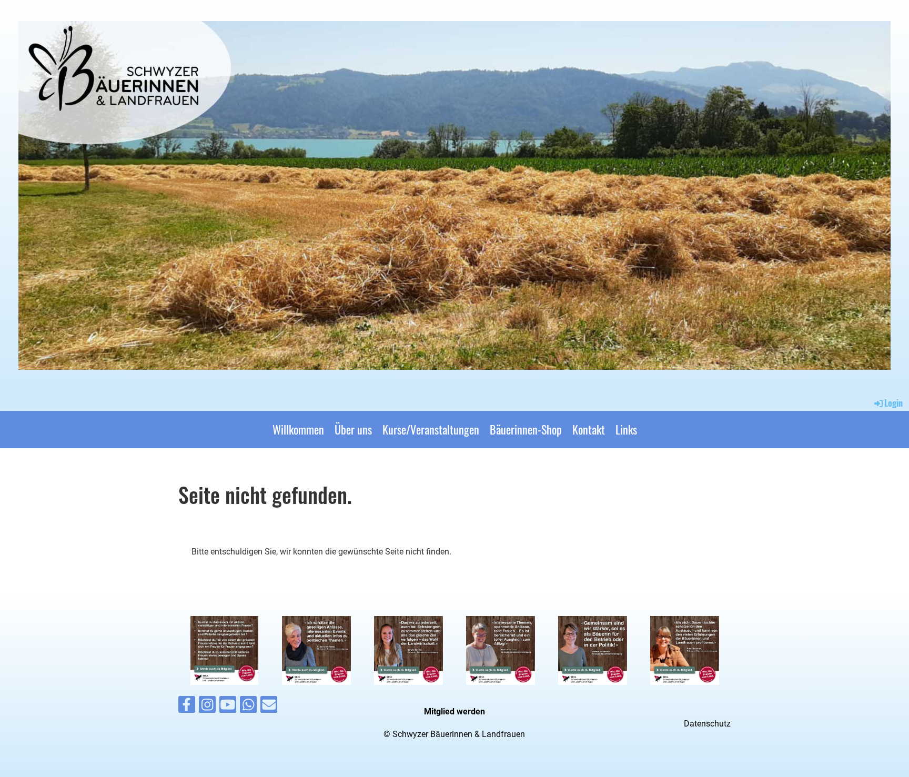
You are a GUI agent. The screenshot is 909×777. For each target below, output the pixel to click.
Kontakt (588, 429)
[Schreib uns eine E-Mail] (268, 707)
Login (893, 403)
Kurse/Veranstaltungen (430, 429)
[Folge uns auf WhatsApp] (248, 707)
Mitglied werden (454, 712)
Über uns (353, 429)
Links (626, 429)
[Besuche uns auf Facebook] (186, 707)
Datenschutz (707, 724)
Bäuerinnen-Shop (526, 429)
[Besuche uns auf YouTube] (227, 707)
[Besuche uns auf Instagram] (207, 707)
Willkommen (298, 429)
